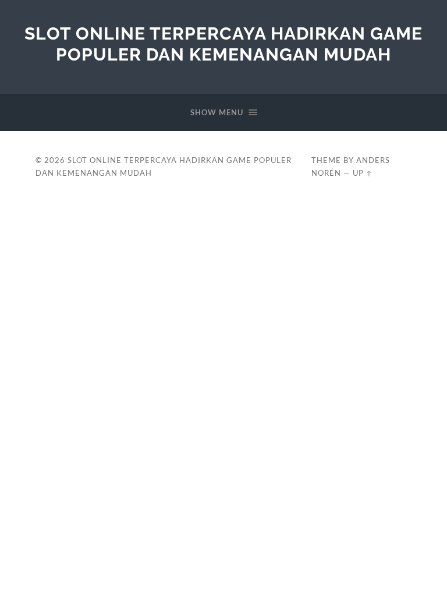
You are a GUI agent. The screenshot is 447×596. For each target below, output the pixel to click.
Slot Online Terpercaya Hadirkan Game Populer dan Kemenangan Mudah (223, 44)
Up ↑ (362, 173)
